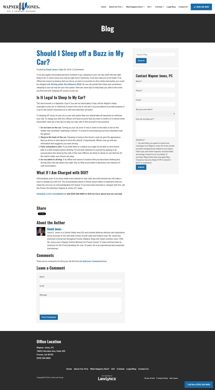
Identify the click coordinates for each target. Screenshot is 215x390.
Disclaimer (140, 140)
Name (42, 277)
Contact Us (183, 7)
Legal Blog (171, 7)
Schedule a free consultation (50, 194)
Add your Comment (92, 261)
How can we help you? (145, 119)
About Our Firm (115, 7)
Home (103, 7)
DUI (148, 7)
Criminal (158, 7)
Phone (139, 91)
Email (42, 286)
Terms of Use (149, 378)
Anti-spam (173, 378)
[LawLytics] (107, 378)
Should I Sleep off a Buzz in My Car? (80, 57)
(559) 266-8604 (202, 6)
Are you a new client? (144, 109)
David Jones (52, 69)
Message (43, 295)
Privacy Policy (162, 378)
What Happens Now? (134, 7)
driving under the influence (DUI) (66, 84)
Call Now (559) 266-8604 (199, 384)
